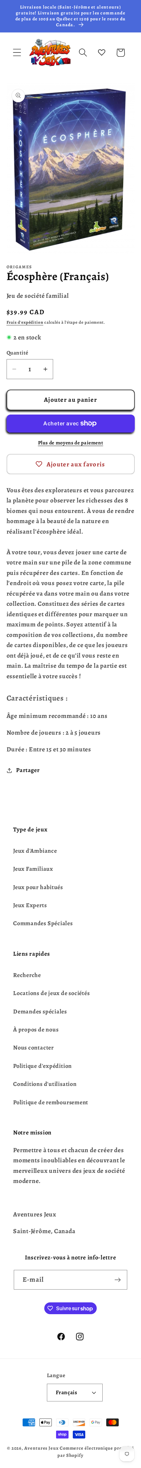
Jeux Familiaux (33, 869)
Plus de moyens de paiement (70, 442)
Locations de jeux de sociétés (51, 993)
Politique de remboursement (50, 1102)
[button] (17, 52)
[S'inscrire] (117, 1280)
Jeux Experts (30, 905)
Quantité (18, 353)
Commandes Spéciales (43, 923)
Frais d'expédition (25, 322)
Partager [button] (27, 770)
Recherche (27, 975)
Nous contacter (33, 1047)
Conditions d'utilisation (45, 1084)
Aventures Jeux (41, 1448)
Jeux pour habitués (38, 887)
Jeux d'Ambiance (35, 851)
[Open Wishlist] (101, 52)
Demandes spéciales (40, 1011)
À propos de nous (35, 1029)
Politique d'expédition (42, 1066)
